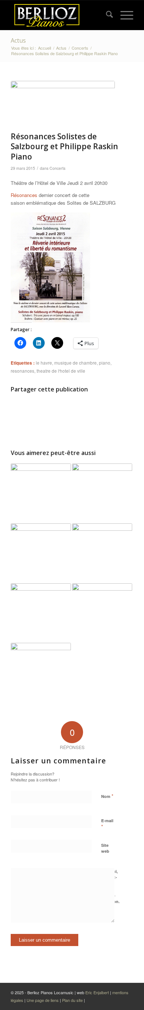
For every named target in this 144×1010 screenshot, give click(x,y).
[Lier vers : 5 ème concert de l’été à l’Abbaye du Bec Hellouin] (41, 493)
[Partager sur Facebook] (41, 409)
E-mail (107, 824)
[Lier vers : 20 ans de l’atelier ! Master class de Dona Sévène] (102, 493)
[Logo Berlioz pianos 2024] (60, 15)
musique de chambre (75, 363)
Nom (107, 795)
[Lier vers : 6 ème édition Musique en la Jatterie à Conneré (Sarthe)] (41, 673)
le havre (44, 363)
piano (104, 363)
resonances (22, 371)
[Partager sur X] (102, 409)
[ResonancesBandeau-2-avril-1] (63, 104)
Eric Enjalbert (97, 992)
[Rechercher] (106, 15)
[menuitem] (106, 15)
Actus (18, 40)
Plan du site (73, 1000)
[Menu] (123, 15)
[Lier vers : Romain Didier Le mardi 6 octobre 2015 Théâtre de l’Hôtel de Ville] (41, 613)
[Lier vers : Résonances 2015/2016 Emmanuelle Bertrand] (102, 613)
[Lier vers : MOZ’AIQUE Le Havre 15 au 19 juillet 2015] (102, 553)
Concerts (57, 168)
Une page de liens (42, 1000)
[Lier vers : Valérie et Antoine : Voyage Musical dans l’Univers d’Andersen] (41, 553)
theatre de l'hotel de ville (61, 371)
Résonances (24, 194)
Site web (105, 848)
